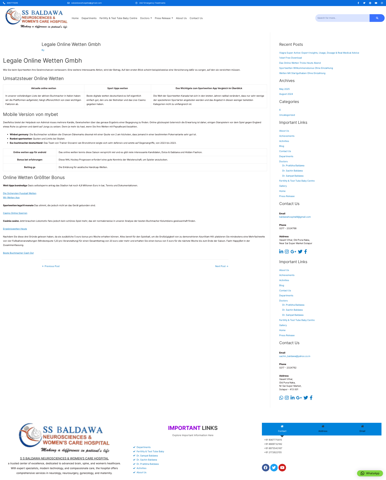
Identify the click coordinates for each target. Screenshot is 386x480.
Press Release (287, 196)
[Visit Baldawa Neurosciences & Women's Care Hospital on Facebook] (305, 252)
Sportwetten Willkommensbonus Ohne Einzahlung (306, 68)
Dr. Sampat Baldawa (292, 175)
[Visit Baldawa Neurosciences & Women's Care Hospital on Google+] (293, 252)
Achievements (286, 135)
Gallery (283, 185)
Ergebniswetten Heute (15, 228)
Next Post (221, 266)
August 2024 (286, 94)
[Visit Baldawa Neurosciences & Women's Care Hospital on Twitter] (300, 252)
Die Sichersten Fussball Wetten (19, 193)
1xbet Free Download (290, 57)
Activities (284, 141)
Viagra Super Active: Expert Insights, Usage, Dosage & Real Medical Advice (319, 52)
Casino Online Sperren (15, 213)
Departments (286, 156)
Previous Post (51, 266)
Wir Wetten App (11, 197)
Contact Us (285, 151)
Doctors (283, 161)
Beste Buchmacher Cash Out (18, 252)
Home (282, 191)
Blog (281, 146)
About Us (284, 130)
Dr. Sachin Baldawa (292, 170)
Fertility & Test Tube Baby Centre (297, 180)
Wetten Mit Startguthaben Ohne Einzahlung (302, 73)
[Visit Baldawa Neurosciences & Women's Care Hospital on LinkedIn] (281, 252)
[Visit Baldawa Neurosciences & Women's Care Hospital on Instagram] (287, 252)
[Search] (377, 18)
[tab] (282, 429)
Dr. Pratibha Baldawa (293, 165)
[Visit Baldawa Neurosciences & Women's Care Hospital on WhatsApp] (281, 398)
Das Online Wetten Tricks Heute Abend (300, 62)
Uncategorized (287, 115)
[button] (370, 473)
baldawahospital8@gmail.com (295, 216)
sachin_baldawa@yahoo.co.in (294, 356)
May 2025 (284, 89)
